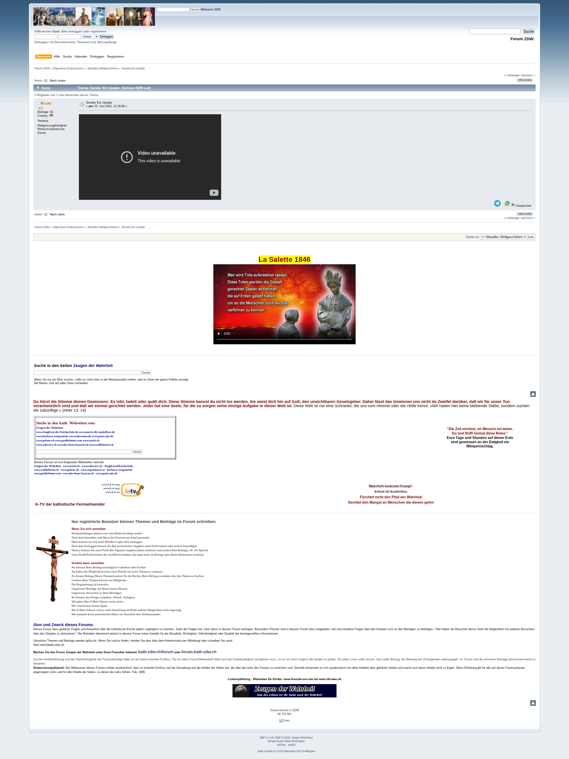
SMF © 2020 (283, 737)
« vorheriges (512, 75)
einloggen (75, 31)
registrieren (98, 31)
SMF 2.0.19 (266, 737)
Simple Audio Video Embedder (286, 741)
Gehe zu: (472, 237)
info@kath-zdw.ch (52, 645)
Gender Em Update (99, 102)
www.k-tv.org (111, 488)
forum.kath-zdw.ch (198, 652)
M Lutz (46, 103)
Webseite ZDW (210, 9)
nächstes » (528, 75)
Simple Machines (302, 737)
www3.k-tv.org (111, 484)
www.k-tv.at (112, 492)
